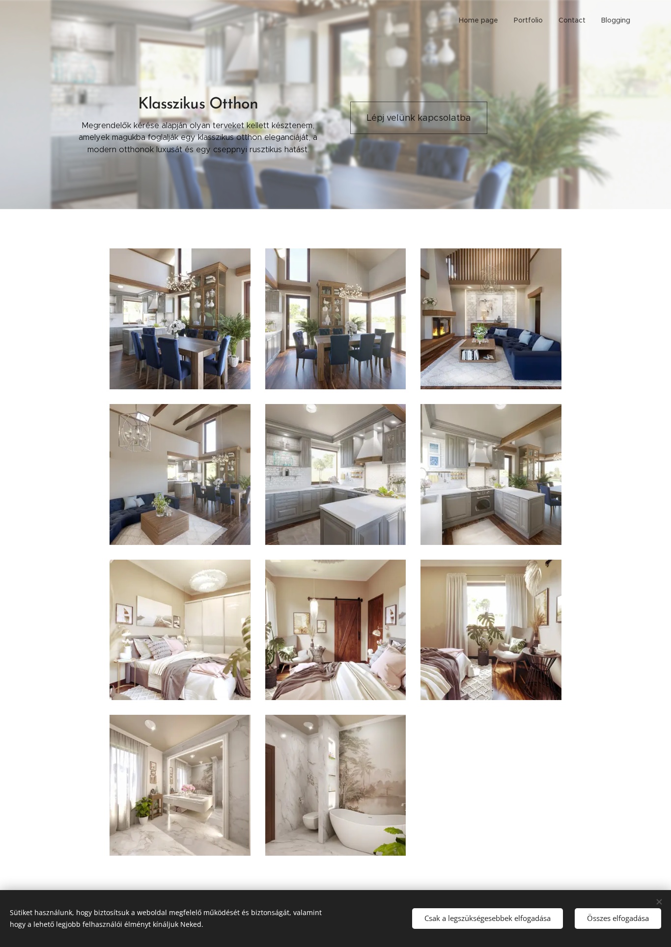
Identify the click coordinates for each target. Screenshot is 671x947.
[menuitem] (481, 20)
